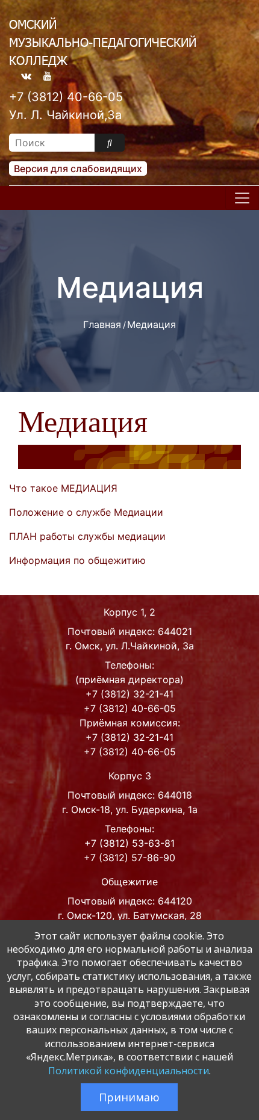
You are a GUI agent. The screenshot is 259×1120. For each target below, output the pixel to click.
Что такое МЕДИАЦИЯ (63, 488)
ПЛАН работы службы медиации (87, 536)
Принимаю (129, 1097)
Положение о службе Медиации (86, 512)
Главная (102, 324)
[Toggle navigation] (242, 198)
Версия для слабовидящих (78, 168)
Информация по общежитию (77, 560)
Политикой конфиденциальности (128, 1070)
